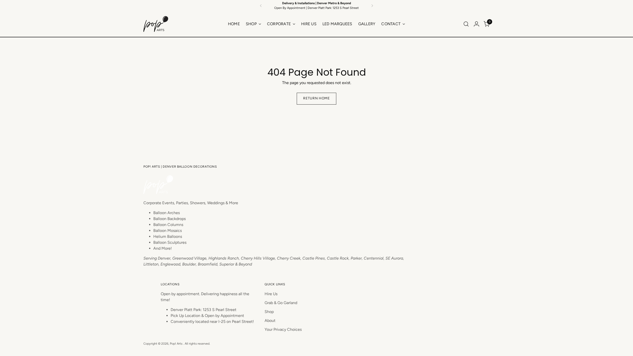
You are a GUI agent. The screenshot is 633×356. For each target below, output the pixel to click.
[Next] (372, 5)
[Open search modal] (466, 24)
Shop (269, 311)
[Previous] (260, 5)
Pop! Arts (176, 343)
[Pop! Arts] (155, 24)
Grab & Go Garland (281, 302)
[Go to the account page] (476, 24)
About (270, 320)
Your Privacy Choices (283, 329)
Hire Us (271, 293)
